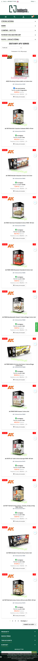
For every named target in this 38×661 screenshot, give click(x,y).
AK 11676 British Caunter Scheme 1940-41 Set (19, 128)
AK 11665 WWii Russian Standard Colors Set (19, 270)
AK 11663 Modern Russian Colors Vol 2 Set (19, 176)
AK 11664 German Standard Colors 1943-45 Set (19, 223)
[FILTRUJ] (36, 330)
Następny (24, 621)
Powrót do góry (30, 624)
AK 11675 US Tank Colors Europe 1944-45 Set (19, 458)
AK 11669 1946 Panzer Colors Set (19, 411)
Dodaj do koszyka (19, 97)
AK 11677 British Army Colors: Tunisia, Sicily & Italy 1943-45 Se (19, 506)
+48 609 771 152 (11, 1)
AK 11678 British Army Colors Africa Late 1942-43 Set (19, 600)
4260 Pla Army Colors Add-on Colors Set (19, 81)
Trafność (12, 48)
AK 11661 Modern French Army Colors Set (19, 553)
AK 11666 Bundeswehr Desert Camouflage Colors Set (19, 317)
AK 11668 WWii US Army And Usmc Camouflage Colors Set (19, 365)
